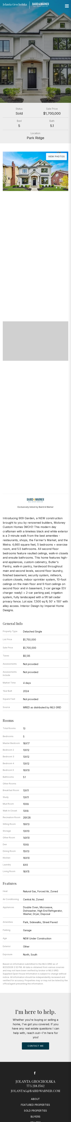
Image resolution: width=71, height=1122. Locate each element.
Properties (35, 287)
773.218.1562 (36, 1086)
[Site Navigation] (67, 6)
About (35, 1099)
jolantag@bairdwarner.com (35, 1091)
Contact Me (35, 1045)
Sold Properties (35, 1110)
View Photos (56, 156)
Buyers (35, 1116)
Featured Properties (35, 1104)
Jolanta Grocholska (35, 1081)
